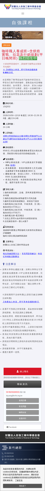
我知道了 (22, 486)
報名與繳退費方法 (11, 254)
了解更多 (19, 480)
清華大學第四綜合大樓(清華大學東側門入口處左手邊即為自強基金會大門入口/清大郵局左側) (22, 139)
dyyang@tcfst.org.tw (14, 396)
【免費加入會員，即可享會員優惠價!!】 (21, 302)
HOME (22, 6)
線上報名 (23, 371)
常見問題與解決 (29, 254)
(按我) (12, 165)
